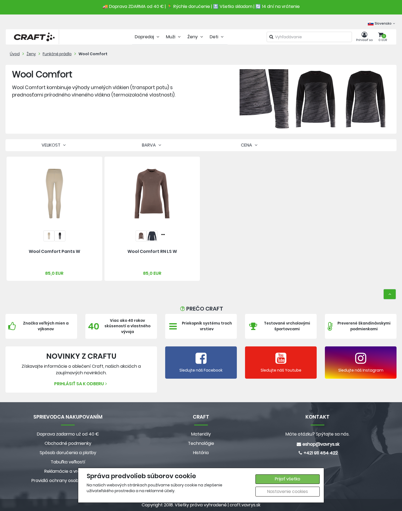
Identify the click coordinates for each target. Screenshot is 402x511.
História (201, 452)
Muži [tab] (171, 37)
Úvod (15, 54)
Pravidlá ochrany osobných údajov (67, 480)
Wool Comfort (92, 54)
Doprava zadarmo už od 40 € (68, 434)
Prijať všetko (287, 479)
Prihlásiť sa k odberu (79, 384)
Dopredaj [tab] (145, 37)
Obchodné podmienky (68, 443)
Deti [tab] (214, 37)
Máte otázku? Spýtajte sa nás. (317, 434)
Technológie (201, 443)
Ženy (31, 54)
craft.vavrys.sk (245, 505)
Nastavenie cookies (287, 491)
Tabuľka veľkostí (68, 462)
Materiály (201, 434)
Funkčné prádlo (57, 54)
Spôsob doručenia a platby (68, 452)
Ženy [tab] (193, 37)
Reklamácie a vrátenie (67, 471)
